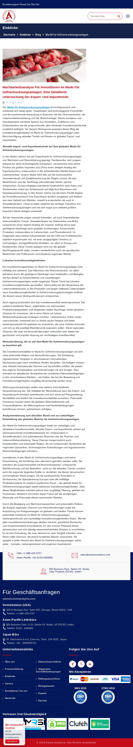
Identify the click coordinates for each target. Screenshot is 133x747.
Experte (42, 693)
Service (8, 683)
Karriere (42, 700)
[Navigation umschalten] (127, 17)
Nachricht (9, 698)
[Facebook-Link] (72, 664)
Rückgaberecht (46, 686)
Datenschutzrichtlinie (49, 662)
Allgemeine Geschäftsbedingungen (48, 670)
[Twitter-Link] (81, 664)
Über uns (9, 662)
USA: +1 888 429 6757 (29, 553)
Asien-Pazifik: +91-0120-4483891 (35, 557)
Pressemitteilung (13, 669)
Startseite (9, 34)
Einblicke (25, 34)
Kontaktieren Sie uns (15, 691)
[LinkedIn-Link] (89, 664)
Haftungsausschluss (49, 678)
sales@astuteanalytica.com (95, 554)
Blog (38, 34)
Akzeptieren (12, 741)
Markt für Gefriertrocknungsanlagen (28, 107)
